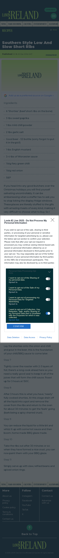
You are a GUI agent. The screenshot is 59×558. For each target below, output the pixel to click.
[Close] (53, 221)
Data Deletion (13, 337)
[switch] (48, 278)
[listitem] (29, 272)
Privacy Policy (46, 337)
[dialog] (29, 279)
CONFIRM (18, 326)
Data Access (29, 337)
